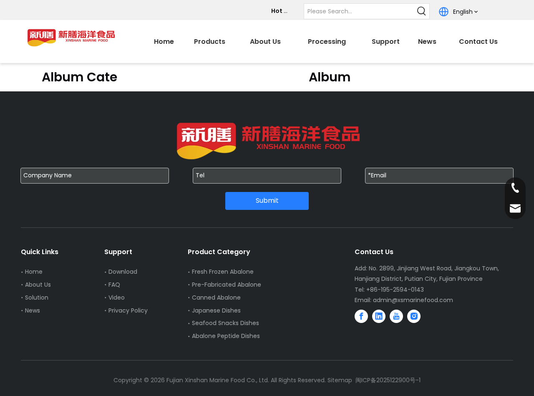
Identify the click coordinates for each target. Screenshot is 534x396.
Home (34, 271)
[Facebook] (361, 316)
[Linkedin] (378, 316)
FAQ (114, 284)
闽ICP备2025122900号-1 (388, 380)
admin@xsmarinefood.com (413, 300)
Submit (267, 200)
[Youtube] (396, 316)
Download (122, 271)
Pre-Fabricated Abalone (226, 284)
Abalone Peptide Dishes (226, 336)
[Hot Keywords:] (421, 11)
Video (116, 297)
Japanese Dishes (216, 310)
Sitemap (339, 380)
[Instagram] (414, 316)
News (32, 310)
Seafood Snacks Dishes (225, 323)
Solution (36, 297)
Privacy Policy (128, 310)
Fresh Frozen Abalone (223, 271)
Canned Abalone (216, 297)
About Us (38, 284)
